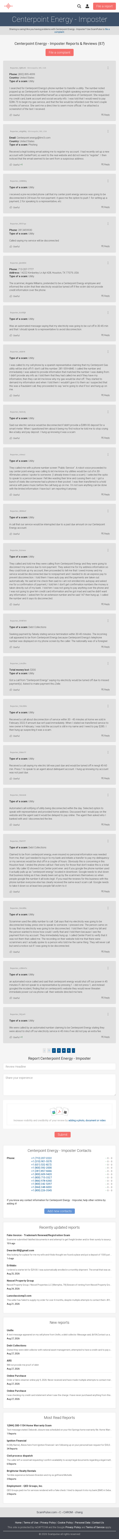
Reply (107, 115)
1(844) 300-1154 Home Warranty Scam (29, 1425)
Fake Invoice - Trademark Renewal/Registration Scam (38, 1235)
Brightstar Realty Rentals (21, 1470)
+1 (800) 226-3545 (41, 1190)
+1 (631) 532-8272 (41, 1164)
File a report (104, 6)
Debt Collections (16, 1345)
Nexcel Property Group (20, 1280)
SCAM (8, 6)
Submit (62, 1134)
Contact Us (98, 1522)
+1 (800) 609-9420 (41, 1174)
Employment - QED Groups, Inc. (25, 1486)
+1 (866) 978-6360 (41, 1180)
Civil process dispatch (20, 1455)
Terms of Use (31, 1522)
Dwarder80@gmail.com (20, 1250)
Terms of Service (95, 1527)
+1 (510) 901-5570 (41, 1161)
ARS (9, 1360)
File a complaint (59, 52)
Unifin (10, 1330)
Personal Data (82, 1522)
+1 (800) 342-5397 (41, 1183)
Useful (16, 115)
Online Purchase (16, 1375)
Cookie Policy (65, 1522)
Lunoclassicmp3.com (19, 1295)
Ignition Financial (16, 1440)
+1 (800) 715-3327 (41, 1177)
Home (18, 1522)
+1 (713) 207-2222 (41, 1158)
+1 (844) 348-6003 (41, 1187)
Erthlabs (11, 1265)
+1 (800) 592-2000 (41, 1167)
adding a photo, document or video (87, 1120)
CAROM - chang (73, 1512)
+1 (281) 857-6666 (41, 1171)
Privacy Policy (48, 1522)
